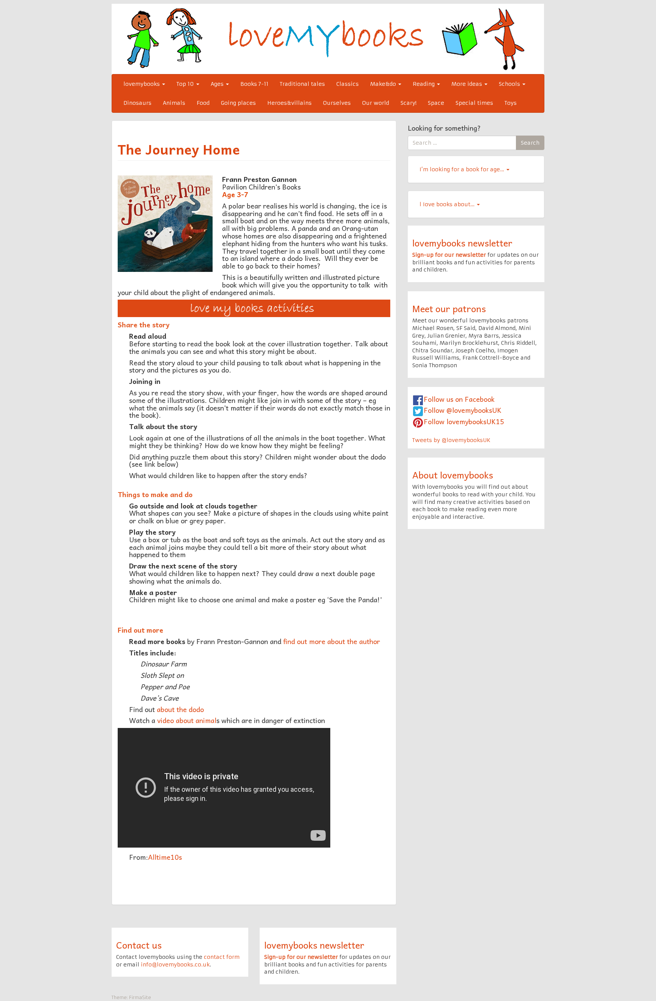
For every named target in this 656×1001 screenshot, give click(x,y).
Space (436, 102)
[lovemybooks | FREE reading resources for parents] (328, 38)
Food (203, 102)
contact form (222, 957)
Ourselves (337, 102)
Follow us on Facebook (459, 398)
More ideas (467, 84)
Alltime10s (165, 856)
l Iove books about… (447, 204)
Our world (375, 102)
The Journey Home (179, 149)
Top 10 (186, 84)
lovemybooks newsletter (462, 242)
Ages (218, 84)
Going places (238, 102)
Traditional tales (302, 84)
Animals (174, 102)
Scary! (408, 102)
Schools (510, 84)
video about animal (186, 720)
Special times (474, 102)
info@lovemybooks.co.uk (175, 964)
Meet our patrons (449, 308)
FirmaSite (140, 997)
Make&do (383, 84)
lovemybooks (142, 84)
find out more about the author (332, 641)
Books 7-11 (254, 84)
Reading (424, 84)
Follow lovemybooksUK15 (464, 421)
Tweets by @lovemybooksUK (451, 440)
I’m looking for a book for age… (462, 169)
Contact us (139, 945)
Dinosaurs (137, 102)
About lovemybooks (452, 474)
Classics (347, 84)
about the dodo (180, 709)
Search (530, 142)
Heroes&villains (289, 102)
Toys (511, 102)
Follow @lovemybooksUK (462, 409)
